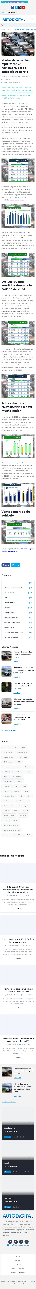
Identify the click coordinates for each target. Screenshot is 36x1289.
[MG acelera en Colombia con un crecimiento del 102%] (18, 1024)
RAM (15, 811)
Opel (15, 806)
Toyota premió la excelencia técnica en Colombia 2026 (22, 717)
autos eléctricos (22, 752)
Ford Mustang (16, 776)
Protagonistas (9, 613)
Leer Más (17, 661)
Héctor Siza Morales (10, 76)
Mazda (26, 791)
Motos (6, 598)
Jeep (16, 786)
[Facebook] (12, 7)
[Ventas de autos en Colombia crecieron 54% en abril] (18, 975)
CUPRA (18, 772)
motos (6, 801)
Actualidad (18, 1260)
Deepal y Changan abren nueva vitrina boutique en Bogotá (24, 654)
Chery (18, 767)
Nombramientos (9, 603)
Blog (9, 30)
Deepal (28, 772)
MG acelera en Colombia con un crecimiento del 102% (18, 1040)
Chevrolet (28, 767)
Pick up (6, 811)
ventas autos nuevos (11, 825)
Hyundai (6, 786)
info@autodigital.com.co (19, 1245)
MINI (29, 796)
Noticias (7, 608)
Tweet (16, 565)
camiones (7, 767)
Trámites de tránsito (11, 637)
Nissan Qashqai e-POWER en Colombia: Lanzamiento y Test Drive (24, 670)
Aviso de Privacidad (18, 1268)
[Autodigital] (13, 19)
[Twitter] (16, 7)
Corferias (7, 772)
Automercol (8, 752)
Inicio (3, 30)
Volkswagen (8, 835)
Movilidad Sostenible (20, 801)
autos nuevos (23, 757)
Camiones (7, 583)
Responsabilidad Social (12, 622)
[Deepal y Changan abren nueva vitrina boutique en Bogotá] (7, 656)
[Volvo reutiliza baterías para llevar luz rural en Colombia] (7, 687)
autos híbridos (8, 757)
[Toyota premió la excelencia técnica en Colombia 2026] (7, 719)
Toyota (15, 820)
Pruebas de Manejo (11, 618)
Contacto (18, 1264)
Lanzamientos (9, 593)
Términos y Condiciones (18, 1272)
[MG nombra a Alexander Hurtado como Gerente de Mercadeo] (7, 703)
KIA (25, 786)
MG (21, 796)
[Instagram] (20, 7)
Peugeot (25, 806)
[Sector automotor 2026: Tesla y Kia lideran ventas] (18, 925)
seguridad (23, 815)
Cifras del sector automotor (12, 82)
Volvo (19, 835)
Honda (20, 781)
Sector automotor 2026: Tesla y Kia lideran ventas (18, 940)
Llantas (16, 791)
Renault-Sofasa (9, 815)
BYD (19, 762)
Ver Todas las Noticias (9, 730)
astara (14, 747)
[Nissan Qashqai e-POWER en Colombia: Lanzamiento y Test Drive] (7, 671)
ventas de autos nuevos (12, 830)
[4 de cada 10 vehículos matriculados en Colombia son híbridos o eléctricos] (18, 873)
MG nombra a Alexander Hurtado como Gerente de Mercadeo (24, 701)
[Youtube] (23, 7)
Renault (25, 811)
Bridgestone (8, 762)
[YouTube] (26, 1242)
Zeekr (28, 835)
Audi (23, 747)
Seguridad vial (9, 627)
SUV (5, 820)
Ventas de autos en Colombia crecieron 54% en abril (18, 990)
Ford (5, 776)
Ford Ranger (8, 781)
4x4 (5, 747)
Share (6, 565)
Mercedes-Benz (9, 796)
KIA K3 (6, 791)
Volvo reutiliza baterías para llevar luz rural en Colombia (23, 685)
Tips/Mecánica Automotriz (13, 632)
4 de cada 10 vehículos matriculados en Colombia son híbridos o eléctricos (18, 890)
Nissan (6, 806)
